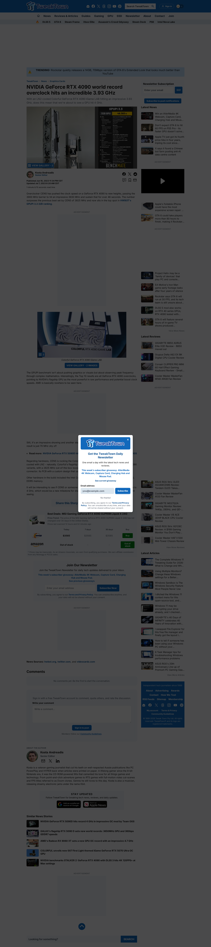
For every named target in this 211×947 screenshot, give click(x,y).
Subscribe (123, 490)
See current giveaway (105, 480)
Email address (88, 485)
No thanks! (105, 497)
